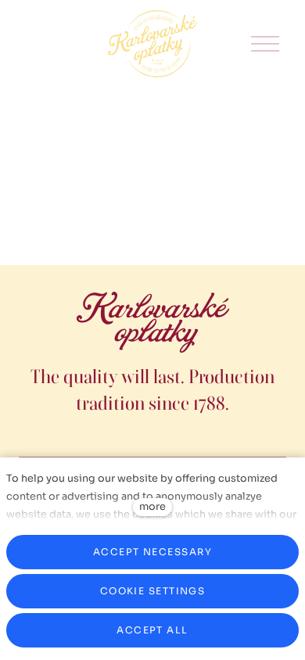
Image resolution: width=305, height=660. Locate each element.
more (152, 506)
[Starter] (152, 44)
